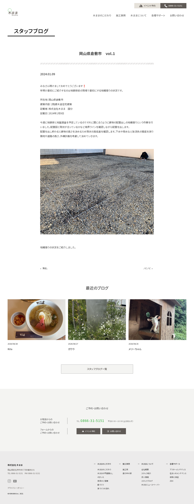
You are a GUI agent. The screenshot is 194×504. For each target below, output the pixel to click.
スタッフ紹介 (146, 473)
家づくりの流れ (103, 488)
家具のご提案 (102, 481)
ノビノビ (147, 268)
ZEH (171, 481)
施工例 (125, 469)
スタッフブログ (147, 481)
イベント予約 (150, 5)
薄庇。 (45, 268)
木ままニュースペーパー (150, 484)
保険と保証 (174, 477)
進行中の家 (127, 473)
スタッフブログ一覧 (97, 369)
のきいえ (100, 477)
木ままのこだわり (104, 469)
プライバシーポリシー (16, 488)
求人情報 (145, 477)
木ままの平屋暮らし (105, 473)
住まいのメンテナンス (178, 473)
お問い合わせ (115, 431)
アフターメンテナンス (178, 469)
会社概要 (145, 469)
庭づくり (100, 484)
